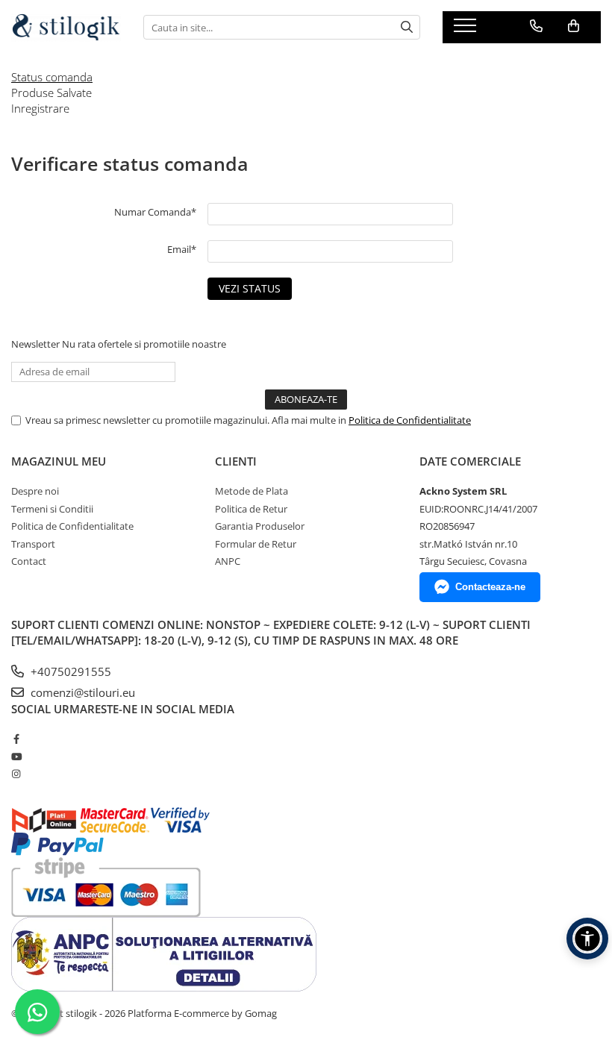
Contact (28, 561)
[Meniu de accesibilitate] (587, 938)
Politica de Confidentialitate (410, 420)
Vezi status (250, 288)
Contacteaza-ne (490, 586)
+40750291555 (69, 671)
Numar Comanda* (155, 212)
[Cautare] (406, 27)
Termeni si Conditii (52, 509)
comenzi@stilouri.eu (81, 692)
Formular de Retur (255, 544)
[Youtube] (16, 756)
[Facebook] (16, 738)
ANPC (227, 561)
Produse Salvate (51, 92)
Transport (33, 544)
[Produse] (467, 30)
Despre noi (35, 491)
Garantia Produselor (260, 526)
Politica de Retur (251, 509)
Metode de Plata (251, 491)
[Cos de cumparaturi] (574, 26)
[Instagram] (16, 773)
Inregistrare (40, 108)
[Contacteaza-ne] (536, 26)
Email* (181, 249)
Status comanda (52, 76)
